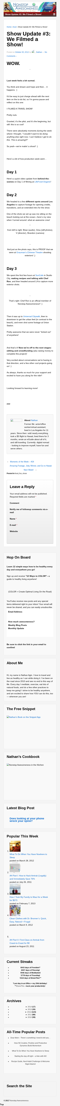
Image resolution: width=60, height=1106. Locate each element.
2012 (29, 1012)
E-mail (13, 525)
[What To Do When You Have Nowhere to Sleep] (15, 846)
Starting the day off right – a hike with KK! (30, 1056)
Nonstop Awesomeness (19, 1101)
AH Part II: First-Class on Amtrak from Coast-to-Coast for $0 (27, 941)
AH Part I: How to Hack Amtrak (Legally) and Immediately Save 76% (28, 877)
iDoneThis (20, 986)
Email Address (15, 612)
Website (14, 531)
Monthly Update (16, 628)
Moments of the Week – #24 (22, 462)
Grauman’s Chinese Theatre (29, 252)
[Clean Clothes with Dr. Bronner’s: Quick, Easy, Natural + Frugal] (15, 910)
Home (9, 27)
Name (12, 519)
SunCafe (39, 275)
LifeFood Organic (43, 182)
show (25, 473)
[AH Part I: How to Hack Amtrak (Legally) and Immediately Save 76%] (15, 867)
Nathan (39, 52)
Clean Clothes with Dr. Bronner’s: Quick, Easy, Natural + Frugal (28, 920)
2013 (30, 1009)
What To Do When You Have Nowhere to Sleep (28, 856)
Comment (14, 503)
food (14, 27)
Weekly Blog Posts (17, 625)
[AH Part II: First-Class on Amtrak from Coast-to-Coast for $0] (15, 931)
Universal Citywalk (31, 316)
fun (20, 473)
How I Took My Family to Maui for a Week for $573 (29, 898)
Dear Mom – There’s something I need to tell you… (30, 1038)
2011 (30, 1015)
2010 (30, 1017)
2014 (30, 1007)
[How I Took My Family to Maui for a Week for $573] (15, 889)
